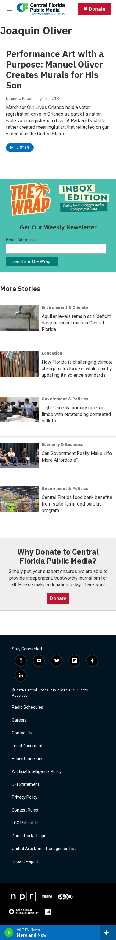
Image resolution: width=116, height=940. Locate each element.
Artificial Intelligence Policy (37, 771)
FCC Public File (25, 823)
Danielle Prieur (19, 98)
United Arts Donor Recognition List (44, 848)
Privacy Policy (24, 797)
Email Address (21, 240)
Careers (19, 720)
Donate (97, 9)
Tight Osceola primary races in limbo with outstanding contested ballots (76, 414)
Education (52, 353)
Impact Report (25, 861)
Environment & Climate (65, 307)
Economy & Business (63, 444)
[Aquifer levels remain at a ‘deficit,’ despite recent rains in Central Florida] (19, 318)
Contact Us (22, 733)
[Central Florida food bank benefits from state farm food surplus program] (19, 499)
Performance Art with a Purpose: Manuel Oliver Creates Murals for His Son (55, 69)
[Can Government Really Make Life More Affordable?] (19, 455)
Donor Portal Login (29, 836)
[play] (9, 933)
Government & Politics (65, 399)
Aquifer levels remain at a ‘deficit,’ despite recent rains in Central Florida (76, 322)
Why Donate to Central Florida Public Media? (58, 556)
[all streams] (108, 932)
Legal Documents (28, 746)
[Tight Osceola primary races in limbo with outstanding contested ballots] (19, 409)
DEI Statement (25, 784)
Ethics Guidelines (27, 759)
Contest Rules (25, 810)
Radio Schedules (27, 707)
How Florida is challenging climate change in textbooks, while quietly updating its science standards (77, 368)
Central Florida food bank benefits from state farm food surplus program (77, 504)
